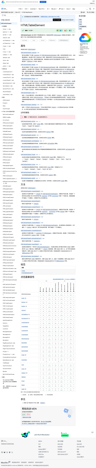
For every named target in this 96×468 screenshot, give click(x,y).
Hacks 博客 (80, 457)
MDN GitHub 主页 (62, 454)
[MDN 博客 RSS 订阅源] (12, 452)
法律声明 (30, 462)
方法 (80, 22)
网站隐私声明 (15, 462)
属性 (80, 19)
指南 (78, 449)
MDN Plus (41, 454)
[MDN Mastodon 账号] (10, 452)
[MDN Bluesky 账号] (4, 452)
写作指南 (60, 449)
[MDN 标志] (4, 441)
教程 (78, 451)
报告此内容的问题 (41, 423)
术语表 (78, 454)
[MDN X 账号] (7, 452)
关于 (39, 444)
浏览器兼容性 (82, 26)
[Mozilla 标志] (5, 462)
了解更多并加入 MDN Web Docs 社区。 (50, 16)
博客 (39, 446)
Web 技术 (79, 444)
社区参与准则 (38, 462)
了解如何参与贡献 (26, 417)
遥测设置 (23, 462)
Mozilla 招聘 (41, 449)
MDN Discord (61, 451)
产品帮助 (40, 457)
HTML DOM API (5, 20)
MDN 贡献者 (45, 421)
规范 (80, 24)
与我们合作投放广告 (43, 451)
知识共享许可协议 (41, 465)
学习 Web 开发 (80, 446)
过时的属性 (25, 113)
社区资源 (60, 446)
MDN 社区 (60, 444)
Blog (74, 9)
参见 (80, 28)
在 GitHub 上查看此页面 (28, 423)
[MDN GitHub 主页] (2, 452)
